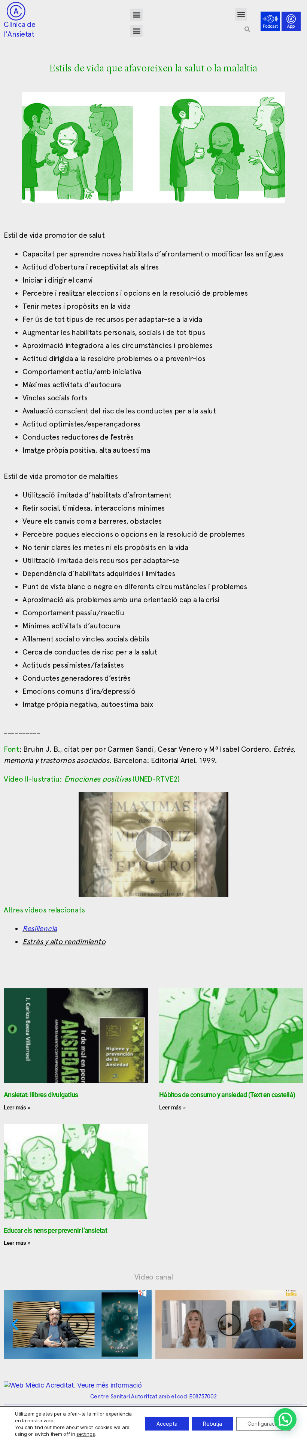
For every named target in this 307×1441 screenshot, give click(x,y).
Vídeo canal (153, 1276)
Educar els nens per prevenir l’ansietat (55, 1230)
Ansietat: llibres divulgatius (41, 1095)
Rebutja (212, 1423)
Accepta (166, 1423)
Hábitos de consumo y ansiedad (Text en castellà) (227, 1095)
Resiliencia (39, 928)
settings (85, 1434)
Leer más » (17, 1107)
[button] (136, 15)
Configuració (263, 1423)
